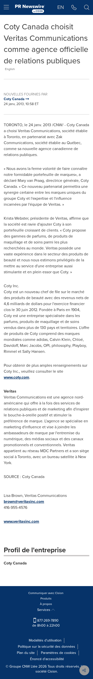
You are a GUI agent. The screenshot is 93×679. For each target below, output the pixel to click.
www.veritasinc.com (21, 521)
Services (44, 609)
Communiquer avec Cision (45, 593)
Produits (46, 598)
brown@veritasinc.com (24, 501)
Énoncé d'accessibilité (47, 659)
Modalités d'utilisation (45, 640)
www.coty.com (16, 377)
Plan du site (26, 652)
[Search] (86, 7)
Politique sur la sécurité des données (46, 646)
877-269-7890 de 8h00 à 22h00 (46, 623)
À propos (46, 604)
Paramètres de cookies (58, 652)
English (10, 69)
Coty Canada (15, 563)
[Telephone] (74, 7)
